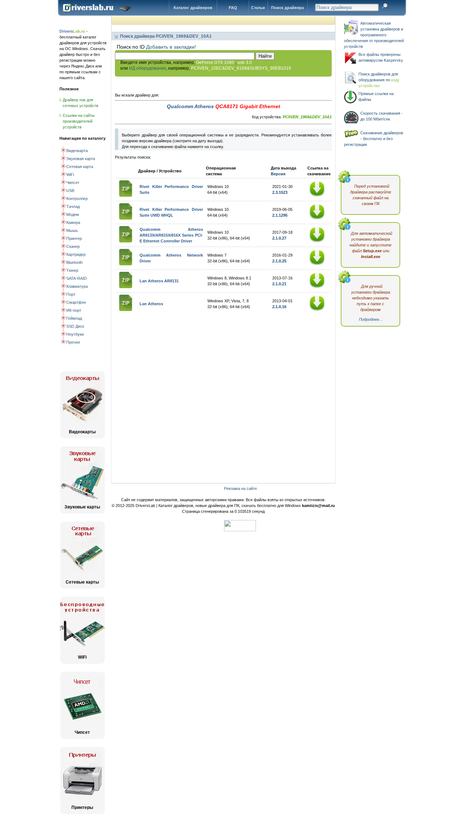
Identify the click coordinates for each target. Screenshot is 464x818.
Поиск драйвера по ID (98, 14)
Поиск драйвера (287, 7)
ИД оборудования (147, 68)
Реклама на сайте (240, 488)
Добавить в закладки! (171, 47)
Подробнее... (370, 319)
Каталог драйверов (193, 7)
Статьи (258, 7)
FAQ (233, 7)
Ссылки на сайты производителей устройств (79, 121)
